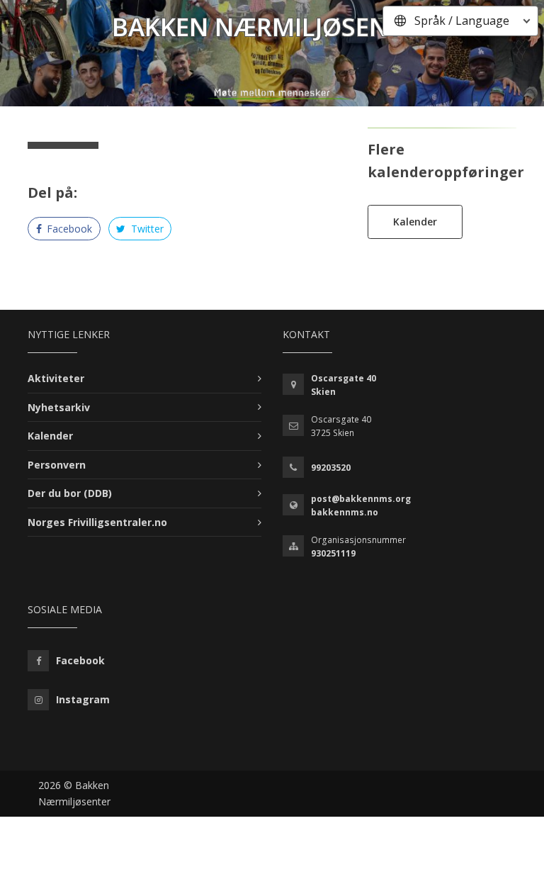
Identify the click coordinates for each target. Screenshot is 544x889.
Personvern (57, 464)
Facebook (68, 228)
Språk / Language (461, 20)
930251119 (333, 553)
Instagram (83, 699)
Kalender (415, 221)
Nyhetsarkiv (59, 407)
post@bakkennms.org (361, 499)
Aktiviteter (56, 378)
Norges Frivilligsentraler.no (97, 522)
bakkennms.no (344, 512)
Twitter (146, 228)
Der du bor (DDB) (70, 493)
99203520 (331, 468)
